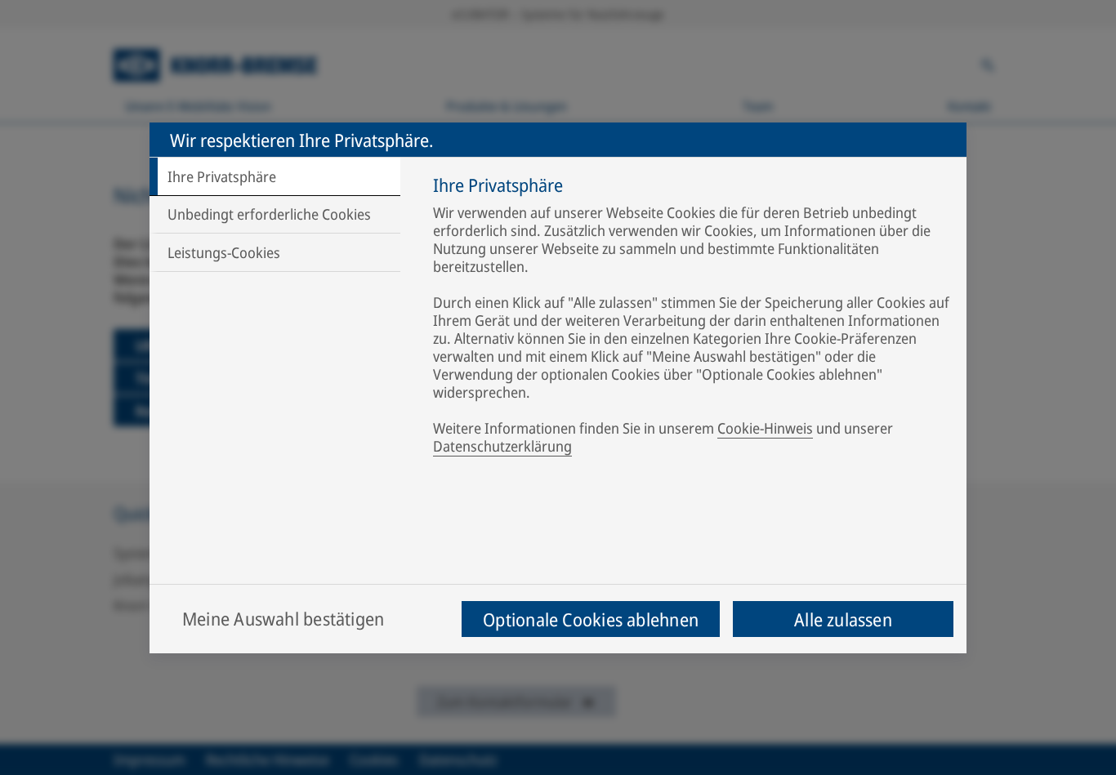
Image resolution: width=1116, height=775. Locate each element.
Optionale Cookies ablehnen (591, 619)
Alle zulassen (843, 619)
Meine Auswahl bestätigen (283, 618)
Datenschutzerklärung (502, 446)
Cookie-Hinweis (765, 428)
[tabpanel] (691, 318)
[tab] (275, 176)
